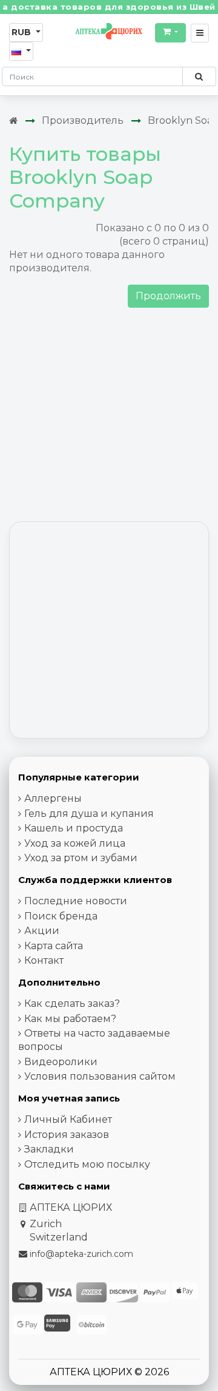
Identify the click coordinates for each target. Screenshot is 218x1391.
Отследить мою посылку (87, 1164)
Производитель (83, 120)
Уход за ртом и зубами (80, 858)
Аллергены (53, 798)
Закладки (49, 1149)
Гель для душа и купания (89, 813)
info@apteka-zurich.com (81, 1253)
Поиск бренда (60, 916)
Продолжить (168, 296)
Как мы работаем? (70, 1018)
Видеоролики (60, 1062)
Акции (41, 930)
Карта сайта (53, 946)
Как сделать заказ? (72, 1003)
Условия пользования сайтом (100, 1076)
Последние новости (75, 901)
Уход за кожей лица (74, 843)
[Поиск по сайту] (199, 76)
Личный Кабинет (68, 1119)
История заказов (66, 1134)
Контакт (44, 960)
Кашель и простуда (73, 828)
